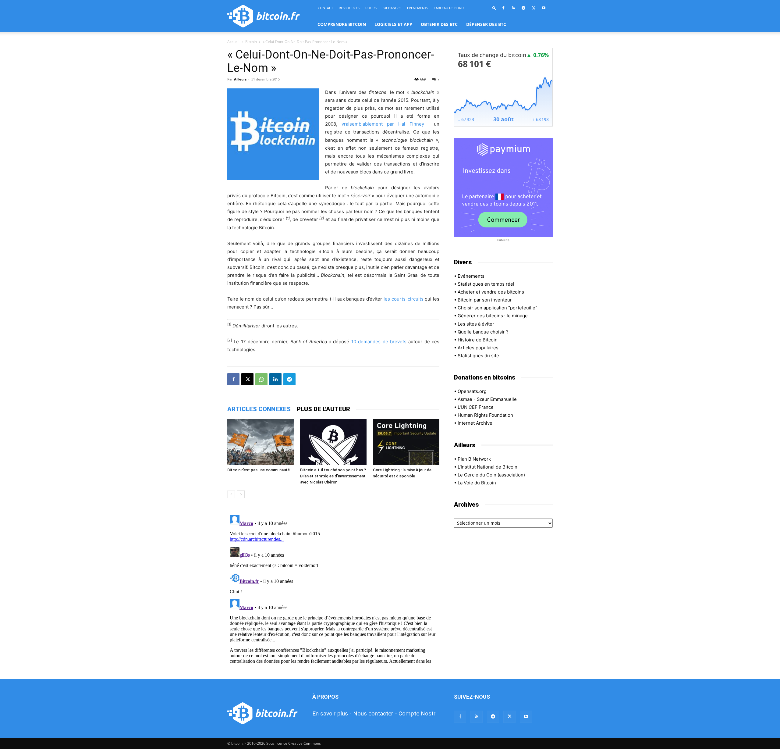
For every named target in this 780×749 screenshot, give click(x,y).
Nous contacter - (375, 713)
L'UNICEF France (476, 407)
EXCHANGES (391, 7)
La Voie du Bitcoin (477, 483)
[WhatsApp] (261, 379)
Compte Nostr (417, 713)
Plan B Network (474, 459)
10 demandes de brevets (378, 341)
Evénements (471, 276)
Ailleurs (240, 79)
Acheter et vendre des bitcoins (491, 292)
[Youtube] (543, 8)
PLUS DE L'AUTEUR (323, 409)
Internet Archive (475, 423)
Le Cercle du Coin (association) (491, 475)
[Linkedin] (275, 379)
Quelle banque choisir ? (483, 332)
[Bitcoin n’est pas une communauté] (260, 442)
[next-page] (241, 494)
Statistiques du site (478, 355)
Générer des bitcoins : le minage (493, 316)
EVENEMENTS (417, 7)
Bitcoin (251, 41)
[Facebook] (503, 8)
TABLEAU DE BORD (449, 7)
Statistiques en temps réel (486, 284)
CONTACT (325, 7)
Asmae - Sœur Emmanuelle (487, 399)
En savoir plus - (332, 713)
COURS (371, 7)
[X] (533, 8)
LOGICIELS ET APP (393, 24)
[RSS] (513, 8)
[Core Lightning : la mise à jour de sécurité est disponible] (406, 442)
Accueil (233, 41)
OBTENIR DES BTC (439, 24)
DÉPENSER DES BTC (486, 24)
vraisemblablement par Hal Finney (383, 124)
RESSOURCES (349, 7)
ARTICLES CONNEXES (259, 409)
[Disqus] (333, 589)
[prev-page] (231, 494)
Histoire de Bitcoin (478, 340)
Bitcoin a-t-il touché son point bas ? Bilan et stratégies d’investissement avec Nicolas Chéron (333, 476)
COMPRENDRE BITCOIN (341, 24)
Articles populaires (478, 348)
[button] (494, 7)
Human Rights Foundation (485, 415)
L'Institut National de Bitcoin (487, 467)
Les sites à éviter (476, 324)
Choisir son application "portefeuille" (497, 308)
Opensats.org (472, 391)
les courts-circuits (404, 299)
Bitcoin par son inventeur (485, 300)
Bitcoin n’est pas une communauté (258, 470)
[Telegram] (523, 8)
